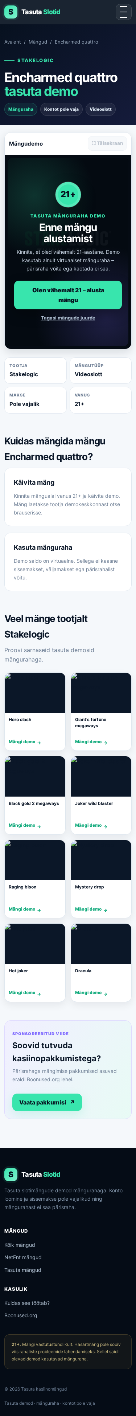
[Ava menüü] (124, 12)
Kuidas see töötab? (27, 1303)
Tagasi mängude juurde (68, 318)
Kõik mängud (19, 1245)
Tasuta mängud (22, 1270)
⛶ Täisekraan (107, 143)
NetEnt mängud (23, 1257)
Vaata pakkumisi (47, 1102)
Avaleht (12, 42)
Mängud (38, 42)
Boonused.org (20, 1315)
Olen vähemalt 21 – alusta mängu (68, 294)
